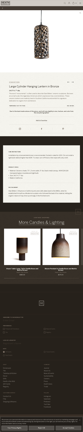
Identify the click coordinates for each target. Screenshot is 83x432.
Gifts (4, 378)
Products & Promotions (12, 329)
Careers (46, 378)
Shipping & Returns (9, 401)
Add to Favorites (41, 120)
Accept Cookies (68, 428)
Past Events (8, 355)
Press (46, 381)
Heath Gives (48, 384)
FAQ (4, 399)
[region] (41, 424)
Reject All (41, 428)
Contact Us (7, 396)
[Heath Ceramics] (41, 303)
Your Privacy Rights (14, 428)
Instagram (47, 396)
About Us (47, 371)
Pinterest (47, 401)
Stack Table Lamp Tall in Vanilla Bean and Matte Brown (22, 269)
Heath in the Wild (9, 381)
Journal (46, 368)
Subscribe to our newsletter (13, 317)
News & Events (50, 329)
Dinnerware (7, 368)
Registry (48, 332)
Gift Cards (6, 384)
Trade (46, 386)
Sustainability (48, 376)
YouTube (47, 404)
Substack (47, 399)
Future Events (50, 352)
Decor (5, 376)
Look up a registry (9, 340)
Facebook (47, 407)
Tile (6, 332)
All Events (8, 352)
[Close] (80, 420)
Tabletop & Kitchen (9, 373)
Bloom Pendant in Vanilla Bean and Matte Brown (61, 269)
